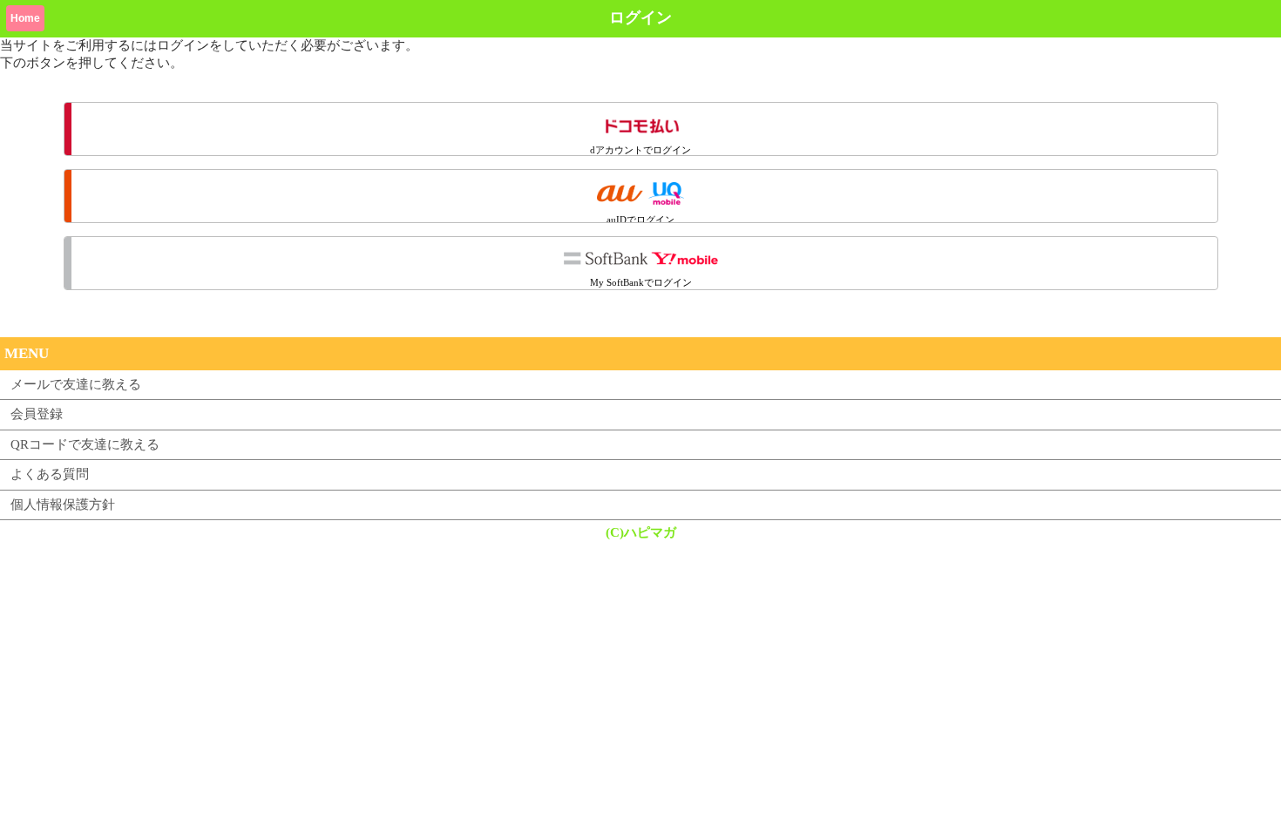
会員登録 (36, 414)
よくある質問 (49, 474)
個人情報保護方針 (62, 504)
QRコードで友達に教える (84, 444)
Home (25, 18)
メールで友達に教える (75, 384)
